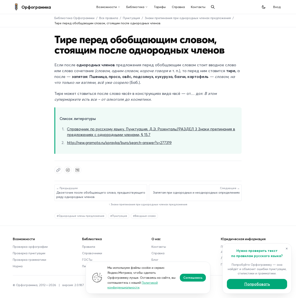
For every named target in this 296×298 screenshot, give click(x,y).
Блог (154, 260)
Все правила (108, 18)
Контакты (198, 7)
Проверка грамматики (29, 260)
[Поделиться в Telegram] (68, 170)
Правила (88, 247)
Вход (277, 7)
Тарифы (160, 7)
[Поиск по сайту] (213, 7)
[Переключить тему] (263, 7)
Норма (18, 266)
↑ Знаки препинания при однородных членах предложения (148, 204)
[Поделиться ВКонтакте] (77, 170)
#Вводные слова (144, 215)
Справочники (92, 253)
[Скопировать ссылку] (58, 170)
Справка (178, 7)
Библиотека (135, 7)
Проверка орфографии (30, 247)
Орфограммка (36, 7)
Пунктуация (131, 18)
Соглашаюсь (192, 277)
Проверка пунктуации (29, 253)
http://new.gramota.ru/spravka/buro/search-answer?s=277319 (119, 142)
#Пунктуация (118, 215)
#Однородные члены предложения (80, 215)
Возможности (106, 7)
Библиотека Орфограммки (74, 18)
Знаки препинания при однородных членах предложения (188, 18)
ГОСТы (87, 260)
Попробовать (257, 284)
